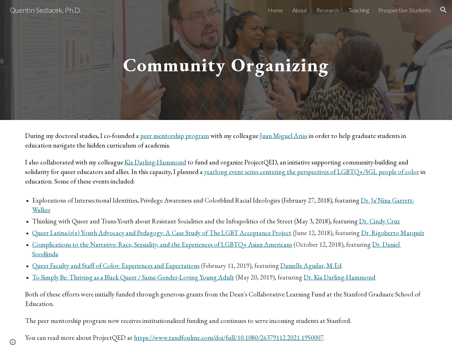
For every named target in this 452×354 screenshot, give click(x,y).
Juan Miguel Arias (283, 135)
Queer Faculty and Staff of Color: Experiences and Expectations (116, 265)
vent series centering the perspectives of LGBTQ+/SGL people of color (325, 171)
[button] (443, 9)
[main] (226, 60)
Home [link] (275, 10)
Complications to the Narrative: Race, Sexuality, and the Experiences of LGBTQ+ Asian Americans (162, 244)
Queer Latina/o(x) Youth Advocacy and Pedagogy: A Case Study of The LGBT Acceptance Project (161, 232)
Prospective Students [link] (404, 10)
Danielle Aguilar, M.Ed (310, 265)
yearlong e (218, 171)
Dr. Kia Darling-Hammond (339, 277)
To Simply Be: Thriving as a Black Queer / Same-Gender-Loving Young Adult (133, 277)
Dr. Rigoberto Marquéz (392, 232)
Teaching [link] (359, 10)
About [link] (299, 10)
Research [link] (327, 10)
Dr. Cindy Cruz (379, 221)
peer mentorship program (174, 135)
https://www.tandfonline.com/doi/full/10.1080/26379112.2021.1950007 (228, 337)
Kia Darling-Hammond (155, 162)
